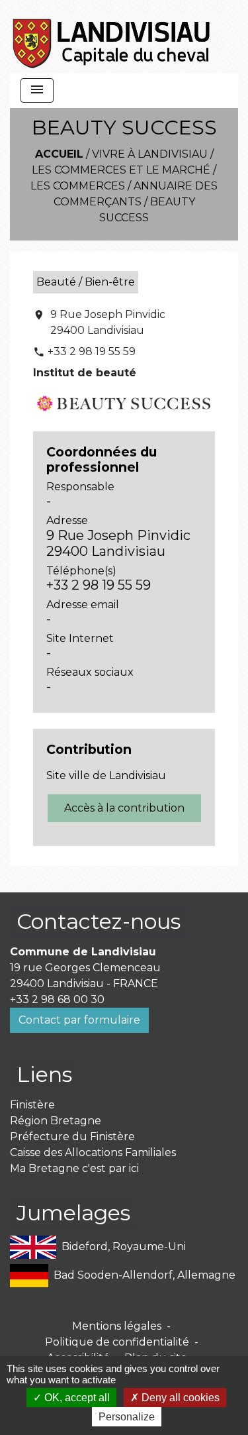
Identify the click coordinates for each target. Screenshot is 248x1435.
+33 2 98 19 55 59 (92, 351)
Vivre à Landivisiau (150, 154)
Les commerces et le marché (121, 170)
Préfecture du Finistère (72, 1136)
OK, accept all (76, 1397)
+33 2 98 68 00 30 (57, 999)
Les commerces (77, 186)
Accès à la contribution (124, 808)
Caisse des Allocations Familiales (93, 1152)
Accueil (59, 154)
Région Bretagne (55, 1120)
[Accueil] (112, 36)
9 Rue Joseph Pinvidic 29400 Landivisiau (107, 322)
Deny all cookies (179, 1397)
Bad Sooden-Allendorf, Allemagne (144, 1275)
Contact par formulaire (79, 1020)
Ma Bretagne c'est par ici (74, 1168)
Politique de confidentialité (117, 1342)
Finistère (32, 1104)
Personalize (127, 1416)
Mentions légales (116, 1326)
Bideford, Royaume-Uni (124, 1246)
